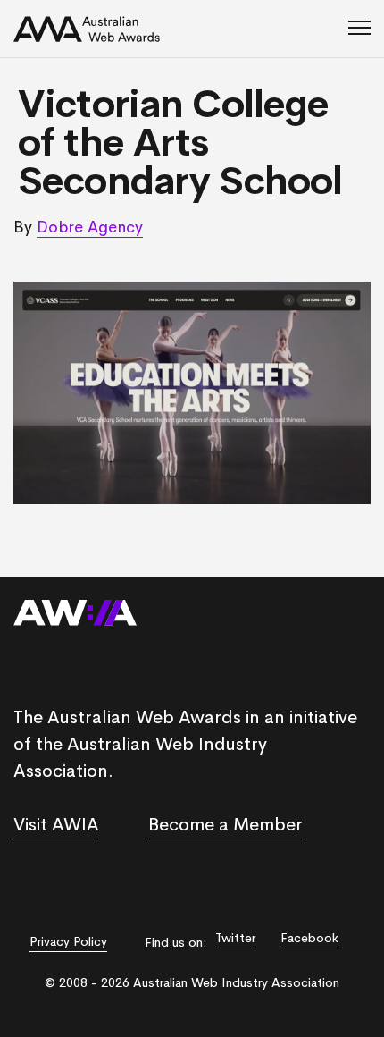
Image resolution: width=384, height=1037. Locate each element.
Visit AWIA (56, 825)
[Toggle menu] (359, 28)
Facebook (309, 938)
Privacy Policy (68, 941)
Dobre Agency (90, 227)
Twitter (235, 938)
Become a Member (225, 825)
